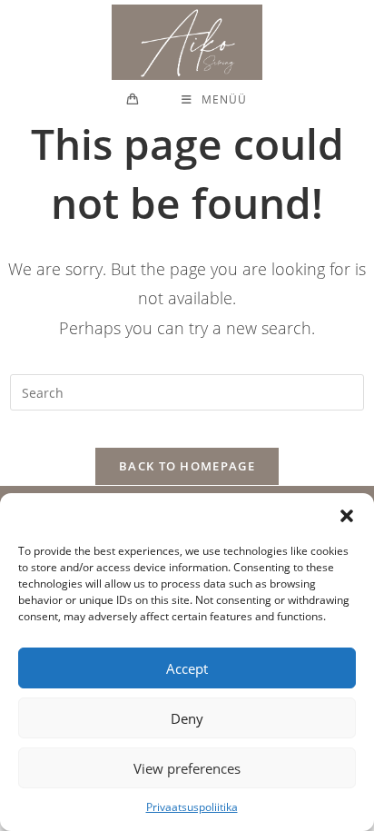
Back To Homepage (187, 466)
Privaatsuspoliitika (192, 807)
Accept (187, 668)
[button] (347, 516)
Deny (187, 718)
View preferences (187, 768)
